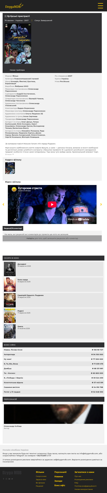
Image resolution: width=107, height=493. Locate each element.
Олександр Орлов (24, 126)
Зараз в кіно (41, 480)
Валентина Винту (21, 128)
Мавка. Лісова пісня (13, 350)
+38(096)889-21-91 (43, 456)
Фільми (40, 472)
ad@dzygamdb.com (62, 460)
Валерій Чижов (36, 99)
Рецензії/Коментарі (13, 228)
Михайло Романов (30, 131)
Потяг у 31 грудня (12, 392)
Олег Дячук (26, 122)
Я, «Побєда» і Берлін (13, 378)
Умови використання (84, 489)
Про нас (78, 476)
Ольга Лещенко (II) (34, 114)
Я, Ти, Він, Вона (11, 364)
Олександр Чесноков (15, 101)
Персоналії (10, 399)
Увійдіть (30, 238)
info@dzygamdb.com (88, 453)
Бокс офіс (10, 345)
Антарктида (9, 354)
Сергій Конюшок (13, 137)
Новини (58, 476)
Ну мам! (7, 359)
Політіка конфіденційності (85, 486)
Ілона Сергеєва (30, 116)
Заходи (58, 481)
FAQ (76, 483)
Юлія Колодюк (24, 124)
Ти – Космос (9, 373)
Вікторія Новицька (30, 137)
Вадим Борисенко (26, 108)
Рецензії (39, 486)
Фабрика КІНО (21, 86)
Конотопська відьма (13, 382)
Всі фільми (40, 483)
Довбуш (7, 368)
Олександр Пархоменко (16, 96)
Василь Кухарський (21, 135)
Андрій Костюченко (25, 94)
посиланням (8, 462)
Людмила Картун (27, 133)
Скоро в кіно (11, 258)
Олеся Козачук (38, 135)
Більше (8, 154)
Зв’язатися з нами (84, 472)
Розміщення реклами (84, 480)
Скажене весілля (12, 387)
